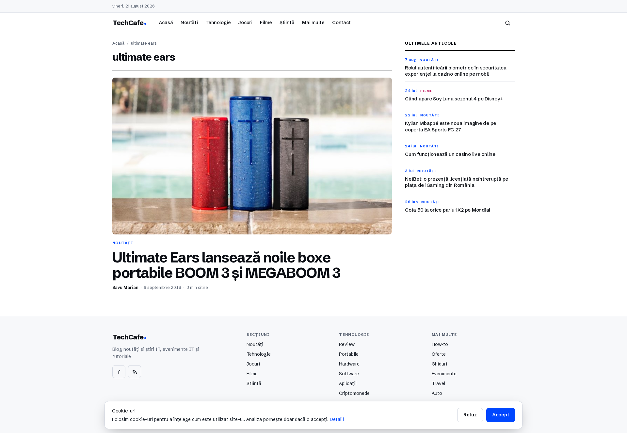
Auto (437, 393)
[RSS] (134, 371)
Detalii (337, 419)
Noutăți (189, 22)
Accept (500, 415)
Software (349, 374)
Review (347, 344)
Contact (341, 22)
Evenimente (444, 374)
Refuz (469, 415)
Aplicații (348, 383)
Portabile (349, 354)
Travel (438, 383)
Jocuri (245, 22)
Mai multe (313, 22)
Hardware (349, 364)
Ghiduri (439, 364)
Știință (287, 22)
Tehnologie (218, 22)
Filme (266, 22)
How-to (440, 344)
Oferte (439, 354)
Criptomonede (354, 393)
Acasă (166, 22)
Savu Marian (125, 287)
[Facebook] (118, 371)
